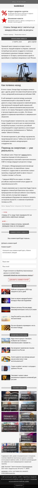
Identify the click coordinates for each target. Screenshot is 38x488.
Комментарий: (6, 247)
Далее (4, 221)
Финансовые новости (19, 38)
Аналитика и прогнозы (19, 335)
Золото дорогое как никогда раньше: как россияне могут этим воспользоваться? (23, 359)
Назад (4, 212)
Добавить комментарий (19, 280)
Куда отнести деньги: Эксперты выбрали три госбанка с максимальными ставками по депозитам (21, 341)
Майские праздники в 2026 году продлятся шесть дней (21, 290)
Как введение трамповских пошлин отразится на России (22, 349)
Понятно (19, 485)
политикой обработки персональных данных (18, 275)
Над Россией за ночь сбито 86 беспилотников (21, 317)
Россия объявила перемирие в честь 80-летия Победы (23, 326)
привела (24, 155)
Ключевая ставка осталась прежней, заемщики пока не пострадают (15, 225)
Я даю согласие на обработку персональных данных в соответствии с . (19, 273)
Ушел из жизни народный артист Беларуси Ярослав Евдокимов (21, 299)
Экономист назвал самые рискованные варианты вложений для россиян (23, 377)
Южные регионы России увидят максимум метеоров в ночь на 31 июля (23, 308)
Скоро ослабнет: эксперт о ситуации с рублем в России (23, 367)
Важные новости (19, 286)
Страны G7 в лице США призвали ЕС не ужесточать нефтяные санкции (17, 216)
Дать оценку (32, 42)
